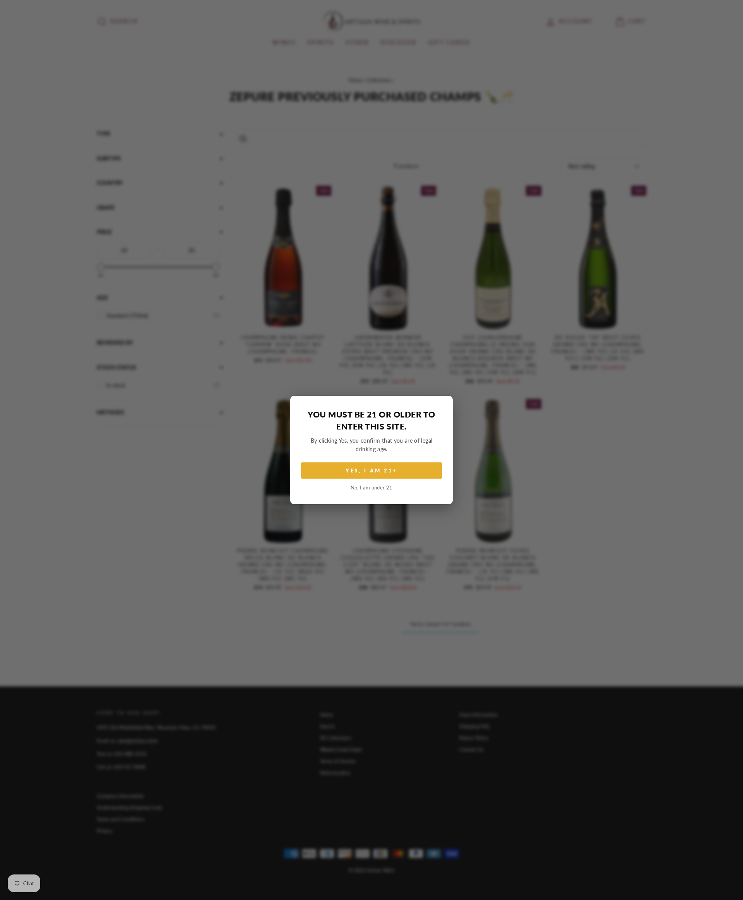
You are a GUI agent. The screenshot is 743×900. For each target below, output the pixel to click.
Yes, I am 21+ (372, 470)
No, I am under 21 (372, 488)
